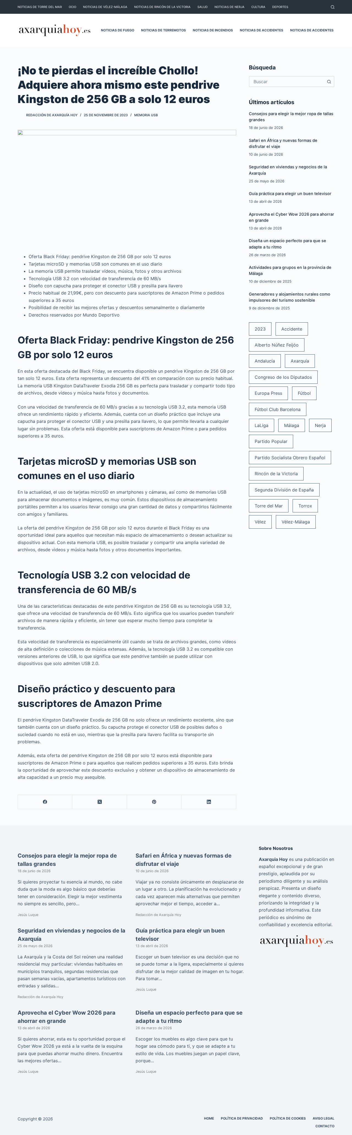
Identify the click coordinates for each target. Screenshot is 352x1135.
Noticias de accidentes (261, 30)
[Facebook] (45, 802)
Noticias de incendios (213, 30)
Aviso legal (323, 1118)
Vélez (260, 522)
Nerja (320, 425)
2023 (260, 329)
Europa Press (268, 393)
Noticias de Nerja (229, 7)
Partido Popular (271, 441)
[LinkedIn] (209, 802)
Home (209, 1118)
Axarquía (300, 361)
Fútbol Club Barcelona (278, 409)
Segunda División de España (284, 490)
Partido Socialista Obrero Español (290, 457)
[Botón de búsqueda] (329, 82)
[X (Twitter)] (99, 802)
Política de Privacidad (242, 1118)
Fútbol (304, 393)
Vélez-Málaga (296, 522)
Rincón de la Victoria (276, 473)
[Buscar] (332, 7)
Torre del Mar (269, 506)
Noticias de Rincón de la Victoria (162, 7)
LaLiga (261, 425)
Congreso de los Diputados (283, 377)
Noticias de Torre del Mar (40, 7)
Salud (202, 7)
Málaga (291, 425)
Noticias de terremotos (163, 30)
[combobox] (286, 81)
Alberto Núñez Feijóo (277, 345)
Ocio (72, 7)
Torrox (305, 506)
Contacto (324, 1126)
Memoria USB (146, 115)
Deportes (280, 7)
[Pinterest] (154, 802)
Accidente (291, 329)
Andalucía (265, 361)
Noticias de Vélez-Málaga (105, 7)
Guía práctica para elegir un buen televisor (290, 193)
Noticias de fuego (117, 30)
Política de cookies (288, 1118)
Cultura (258, 7)
